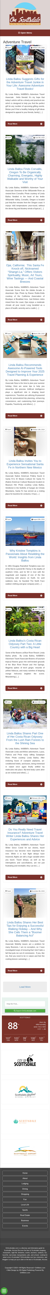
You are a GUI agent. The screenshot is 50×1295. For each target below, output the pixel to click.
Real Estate (25, 1215)
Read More (12, 124)
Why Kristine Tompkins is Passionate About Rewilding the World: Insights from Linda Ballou (25, 555)
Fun (25, 1199)
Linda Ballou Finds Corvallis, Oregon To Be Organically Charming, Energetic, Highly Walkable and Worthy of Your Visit (25, 175)
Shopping (25, 1194)
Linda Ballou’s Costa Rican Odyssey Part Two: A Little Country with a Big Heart (25, 644)
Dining (25, 1189)
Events (25, 1226)
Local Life (25, 1205)
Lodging (25, 1184)
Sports (25, 1210)
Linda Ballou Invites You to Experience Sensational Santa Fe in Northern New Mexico (25, 464)
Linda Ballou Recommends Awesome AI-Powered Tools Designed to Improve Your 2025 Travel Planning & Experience (25, 369)
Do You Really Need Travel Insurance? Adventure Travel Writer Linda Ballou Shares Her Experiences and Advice (25, 834)
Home (25, 1173)
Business (25, 1221)
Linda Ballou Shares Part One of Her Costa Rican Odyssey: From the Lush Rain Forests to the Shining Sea (25, 738)
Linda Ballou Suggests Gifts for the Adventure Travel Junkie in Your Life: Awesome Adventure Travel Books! (25, 83)
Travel (9, 48)
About (25, 1178)
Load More (25, 987)
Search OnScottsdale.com (26, 1011)
